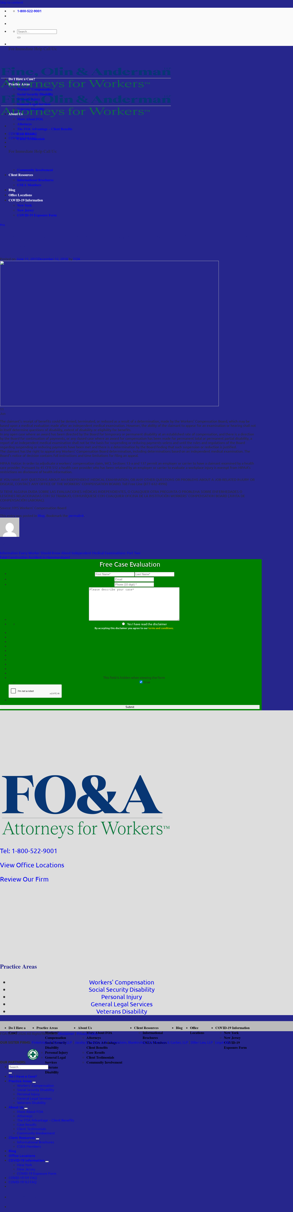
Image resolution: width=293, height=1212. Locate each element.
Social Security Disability (35, 94)
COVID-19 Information (26, 200)
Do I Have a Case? (22, 78)
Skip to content (11, 2)
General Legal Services (33, 103)
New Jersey (25, 210)
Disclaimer (66, 1033)
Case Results (26, 133)
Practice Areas (19, 84)
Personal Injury (28, 99)
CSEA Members (29, 184)
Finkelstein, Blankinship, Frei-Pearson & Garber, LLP (149, 1042)
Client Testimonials (31, 138)
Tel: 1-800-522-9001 (28, 850)
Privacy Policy (87, 1033)
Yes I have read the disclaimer (147, 624)
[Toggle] (34, 1082)
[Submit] (19, 37)
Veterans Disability (31, 108)
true (147, 682)
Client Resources (21, 174)
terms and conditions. (161, 628)
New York (24, 205)
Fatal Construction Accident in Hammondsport (35, 557)
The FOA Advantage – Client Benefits (44, 128)
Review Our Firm (24, 879)
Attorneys (24, 123)
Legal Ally (222, 1042)
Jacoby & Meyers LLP (91, 1042)
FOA (76, 259)
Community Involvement (35, 169)
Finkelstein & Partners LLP (52, 1042)
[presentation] (35, 691)
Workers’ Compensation (35, 89)
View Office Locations (32, 865)
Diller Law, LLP (202, 1042)
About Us (16, 113)
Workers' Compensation (121, 982)
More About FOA (30, 118)
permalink (76, 515)
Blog (12, 189)
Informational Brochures (35, 179)
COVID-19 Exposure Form (37, 215)
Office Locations (20, 194)
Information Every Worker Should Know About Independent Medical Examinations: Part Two (70, 553)
